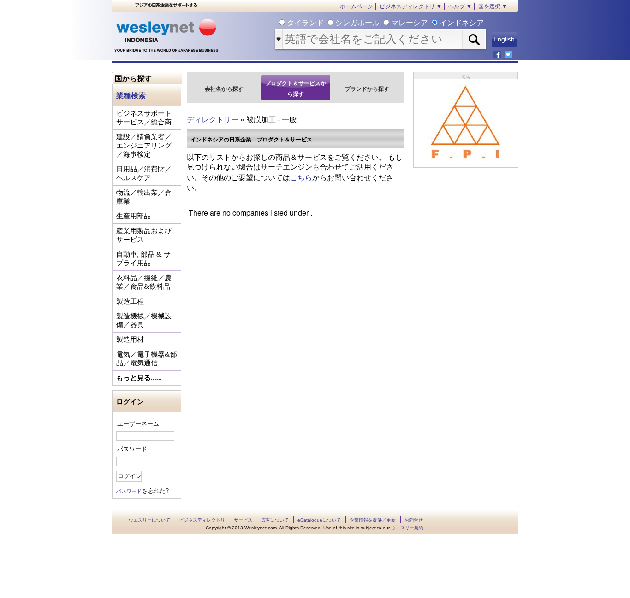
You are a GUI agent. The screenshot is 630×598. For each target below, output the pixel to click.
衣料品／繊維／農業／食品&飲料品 (144, 282)
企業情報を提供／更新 (373, 519)
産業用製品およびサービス (144, 235)
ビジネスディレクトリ (202, 519)
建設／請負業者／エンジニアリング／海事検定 (144, 145)
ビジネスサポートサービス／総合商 (144, 118)
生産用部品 (133, 216)
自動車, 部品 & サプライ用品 (143, 259)
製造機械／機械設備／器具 (144, 320)
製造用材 (130, 339)
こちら (301, 177)
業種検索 (131, 95)
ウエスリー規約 (407, 527)
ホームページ (356, 6)
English (504, 39)
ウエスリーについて (149, 519)
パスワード (132, 448)
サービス (243, 519)
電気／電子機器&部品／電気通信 (146, 359)
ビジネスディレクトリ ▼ (411, 6)
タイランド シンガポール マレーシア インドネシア (384, 23)
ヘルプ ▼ (460, 6)
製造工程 (130, 301)
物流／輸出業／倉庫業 (144, 197)
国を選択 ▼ (492, 6)
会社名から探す (224, 88)
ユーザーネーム (138, 423)
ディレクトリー (212, 119)
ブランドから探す (367, 88)
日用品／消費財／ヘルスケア (144, 173)
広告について (275, 519)
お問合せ (413, 519)
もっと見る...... (139, 377)
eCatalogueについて (319, 519)
